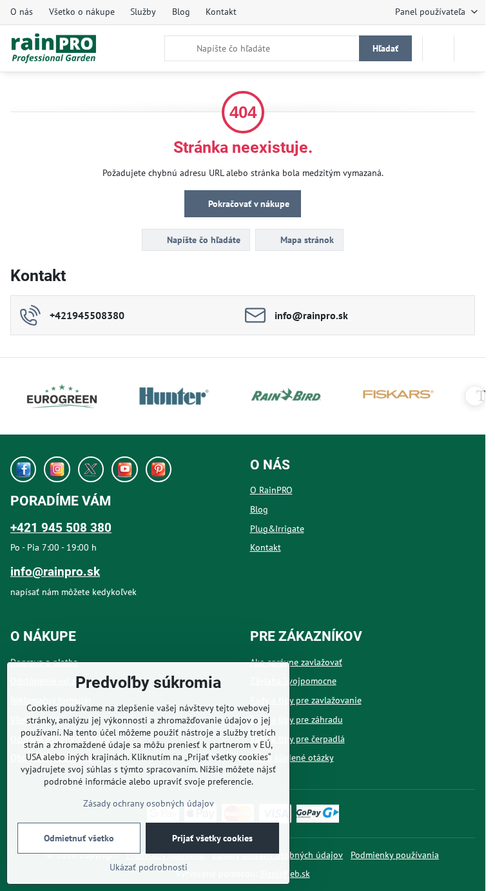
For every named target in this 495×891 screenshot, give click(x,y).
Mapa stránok (306, 240)
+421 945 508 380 (61, 527)
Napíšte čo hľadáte (202, 240)
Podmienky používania (395, 855)
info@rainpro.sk (55, 571)
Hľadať (385, 48)
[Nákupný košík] (438, 48)
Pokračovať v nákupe (247, 204)
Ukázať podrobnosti (149, 867)
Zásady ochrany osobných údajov (148, 803)
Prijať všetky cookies (212, 838)
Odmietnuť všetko (79, 838)
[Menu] (469, 48)
